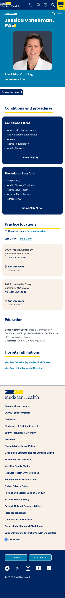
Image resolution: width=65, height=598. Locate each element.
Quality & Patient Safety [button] (18, 519)
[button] (30, 5)
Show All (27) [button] (41, 208)
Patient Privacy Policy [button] (17, 499)
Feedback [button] (10, 439)
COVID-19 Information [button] (18, 412)
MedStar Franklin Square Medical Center (27, 362)
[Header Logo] (11, 3)
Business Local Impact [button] (17, 406)
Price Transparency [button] (15, 513)
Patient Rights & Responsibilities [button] (23, 506)
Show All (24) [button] (30, 157)
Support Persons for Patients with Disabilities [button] (30, 533)
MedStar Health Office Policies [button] (22, 473)
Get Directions (16, 266)
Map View (26, 238)
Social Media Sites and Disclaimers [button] (24, 526)
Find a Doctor (11, 13)
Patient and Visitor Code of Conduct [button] (25, 493)
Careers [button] (16, 557)
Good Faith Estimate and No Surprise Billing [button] (29, 452)
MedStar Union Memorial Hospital (23, 368)
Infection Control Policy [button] (18, 459)
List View (10, 238)
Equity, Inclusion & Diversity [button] (20, 432)
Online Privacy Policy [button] (17, 486)
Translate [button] (15, 539)
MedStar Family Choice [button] (17, 466)
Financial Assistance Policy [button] (20, 446)
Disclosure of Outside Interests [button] (22, 426)
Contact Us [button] (40, 557)
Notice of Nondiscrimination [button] (20, 479)
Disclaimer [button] (10, 419)
